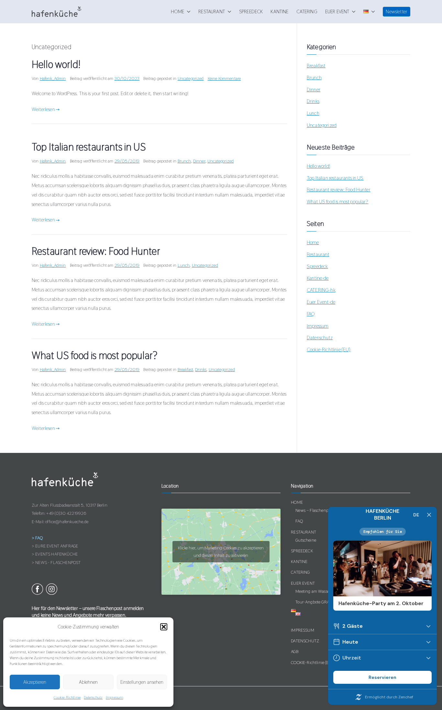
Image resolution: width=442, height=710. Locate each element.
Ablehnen (88, 682)
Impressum (114, 697)
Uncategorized (191, 78)
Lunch (184, 265)
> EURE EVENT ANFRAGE (55, 546)
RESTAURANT (211, 12)
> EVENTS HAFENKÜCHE (55, 554)
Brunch (184, 161)
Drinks (200, 369)
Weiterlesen (43, 109)
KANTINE (279, 12)
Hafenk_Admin (53, 78)
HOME (177, 12)
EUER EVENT (337, 12)
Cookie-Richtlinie (67, 697)
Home (313, 242)
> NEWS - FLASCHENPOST (56, 562)
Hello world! (56, 64)
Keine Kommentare (224, 78)
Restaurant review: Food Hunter (96, 251)
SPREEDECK (251, 12)
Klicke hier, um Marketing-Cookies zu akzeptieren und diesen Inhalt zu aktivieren (221, 551)
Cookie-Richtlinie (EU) (329, 349)
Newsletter (396, 11)
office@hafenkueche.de (66, 521)
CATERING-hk (321, 290)
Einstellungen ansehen (141, 682)
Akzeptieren (34, 682)
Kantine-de (318, 278)
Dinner (199, 161)
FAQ (311, 313)
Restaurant (318, 254)
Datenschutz (93, 697)
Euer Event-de (321, 302)
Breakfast (185, 369)
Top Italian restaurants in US (89, 146)
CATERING (306, 12)
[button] (163, 627)
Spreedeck (317, 266)
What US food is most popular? (95, 355)
